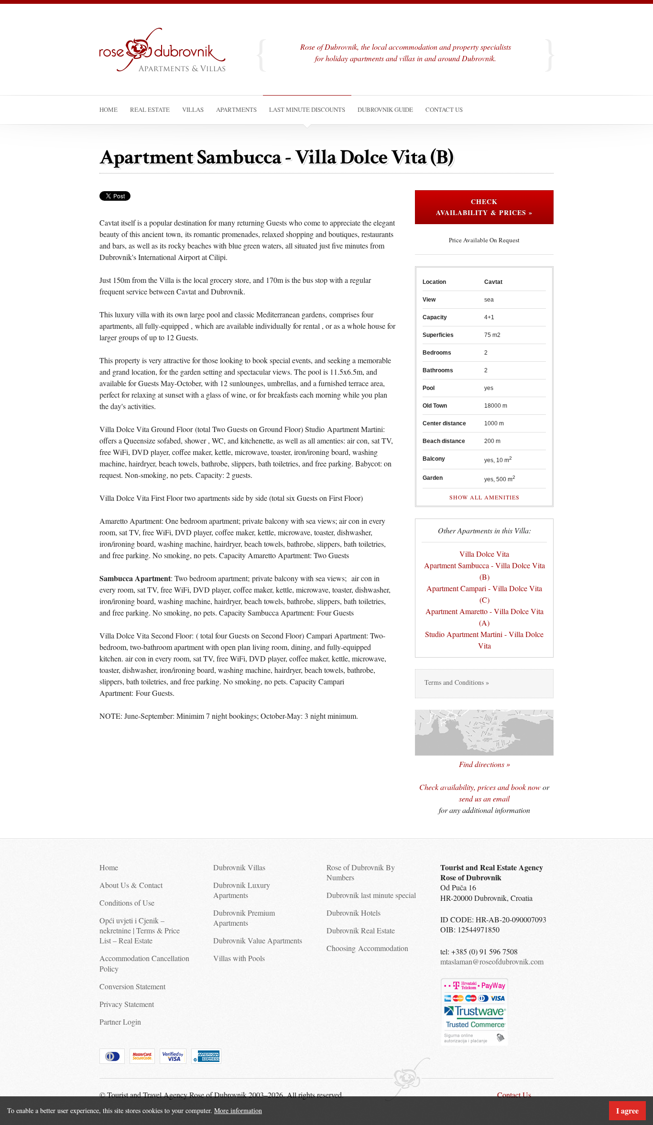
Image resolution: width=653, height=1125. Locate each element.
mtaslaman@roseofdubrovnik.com (492, 961)
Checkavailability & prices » (484, 207)
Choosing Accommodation (367, 948)
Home (108, 867)
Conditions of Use (126, 903)
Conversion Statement (132, 986)
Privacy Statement (126, 1004)
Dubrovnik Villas (239, 867)
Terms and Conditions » (456, 682)
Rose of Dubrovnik (168, 59)
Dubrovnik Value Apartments (257, 940)
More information (238, 1110)
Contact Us (514, 1095)
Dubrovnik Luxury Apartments (241, 890)
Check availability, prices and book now (480, 787)
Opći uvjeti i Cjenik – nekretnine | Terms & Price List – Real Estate (139, 930)
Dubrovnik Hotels (353, 913)
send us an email (484, 798)
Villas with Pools (239, 958)
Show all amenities (484, 497)
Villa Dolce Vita (484, 554)
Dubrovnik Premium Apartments (244, 918)
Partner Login (120, 1022)
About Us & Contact (131, 885)
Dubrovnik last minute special (371, 895)
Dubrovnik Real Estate (360, 930)
